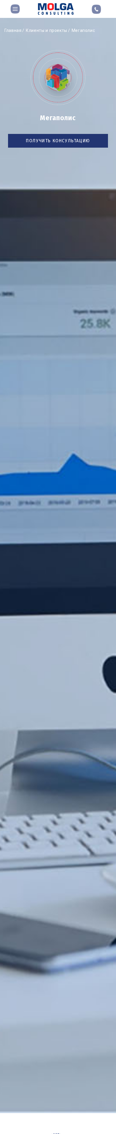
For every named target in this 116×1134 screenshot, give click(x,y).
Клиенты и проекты (46, 30)
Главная (12, 30)
